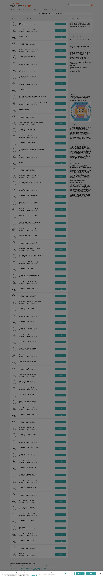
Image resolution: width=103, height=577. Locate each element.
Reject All (80, 573)
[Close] (100, 573)
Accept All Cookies (90, 573)
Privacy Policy (34, 575)
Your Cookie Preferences (68, 573)
